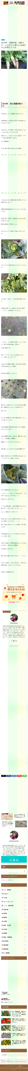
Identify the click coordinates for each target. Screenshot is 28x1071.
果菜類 (14, 933)
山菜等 (14, 921)
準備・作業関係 (14, 937)
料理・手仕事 (14, 925)
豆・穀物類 (14, 953)
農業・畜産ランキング (7, 1002)
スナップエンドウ (14, 901)
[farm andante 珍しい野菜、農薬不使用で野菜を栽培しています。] (14, 4)
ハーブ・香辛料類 (14, 905)
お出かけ (14, 893)
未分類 (14, 929)
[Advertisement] (14, 21)
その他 (3, 39)
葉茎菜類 (14, 949)
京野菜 (14, 913)
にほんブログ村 (5, 994)
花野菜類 (14, 945)
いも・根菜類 (14, 889)
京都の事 (14, 909)
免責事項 (19, 1066)
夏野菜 (14, 917)
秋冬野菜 (14, 941)
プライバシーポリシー (7, 880)
